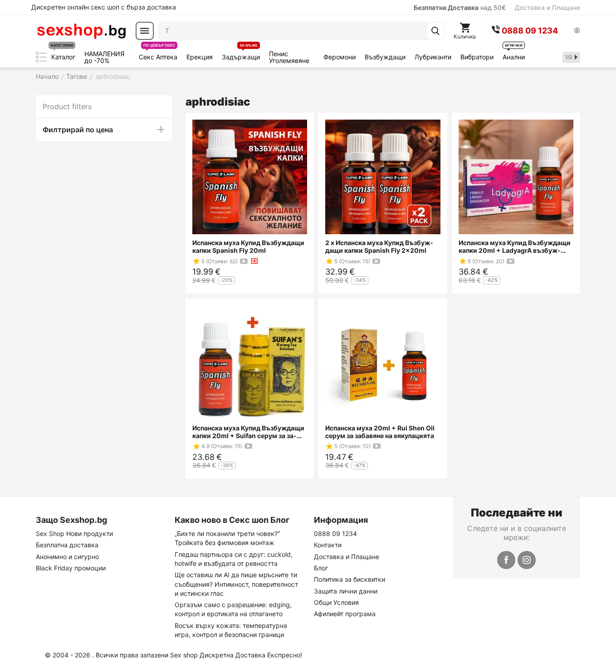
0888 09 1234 (335, 533)
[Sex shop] (81, 31)
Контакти (328, 545)
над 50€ (460, 7)
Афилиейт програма (345, 614)
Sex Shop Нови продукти (74, 533)
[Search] (435, 31)
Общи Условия (336, 602)
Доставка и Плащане (547, 7)
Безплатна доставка (67, 545)
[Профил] (577, 31)
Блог (321, 568)
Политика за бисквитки (349, 579)
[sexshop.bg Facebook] (506, 560)
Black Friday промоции (71, 568)
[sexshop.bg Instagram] (527, 560)
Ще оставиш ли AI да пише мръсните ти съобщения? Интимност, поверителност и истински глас (236, 584)
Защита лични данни (345, 591)
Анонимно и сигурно (67, 556)
